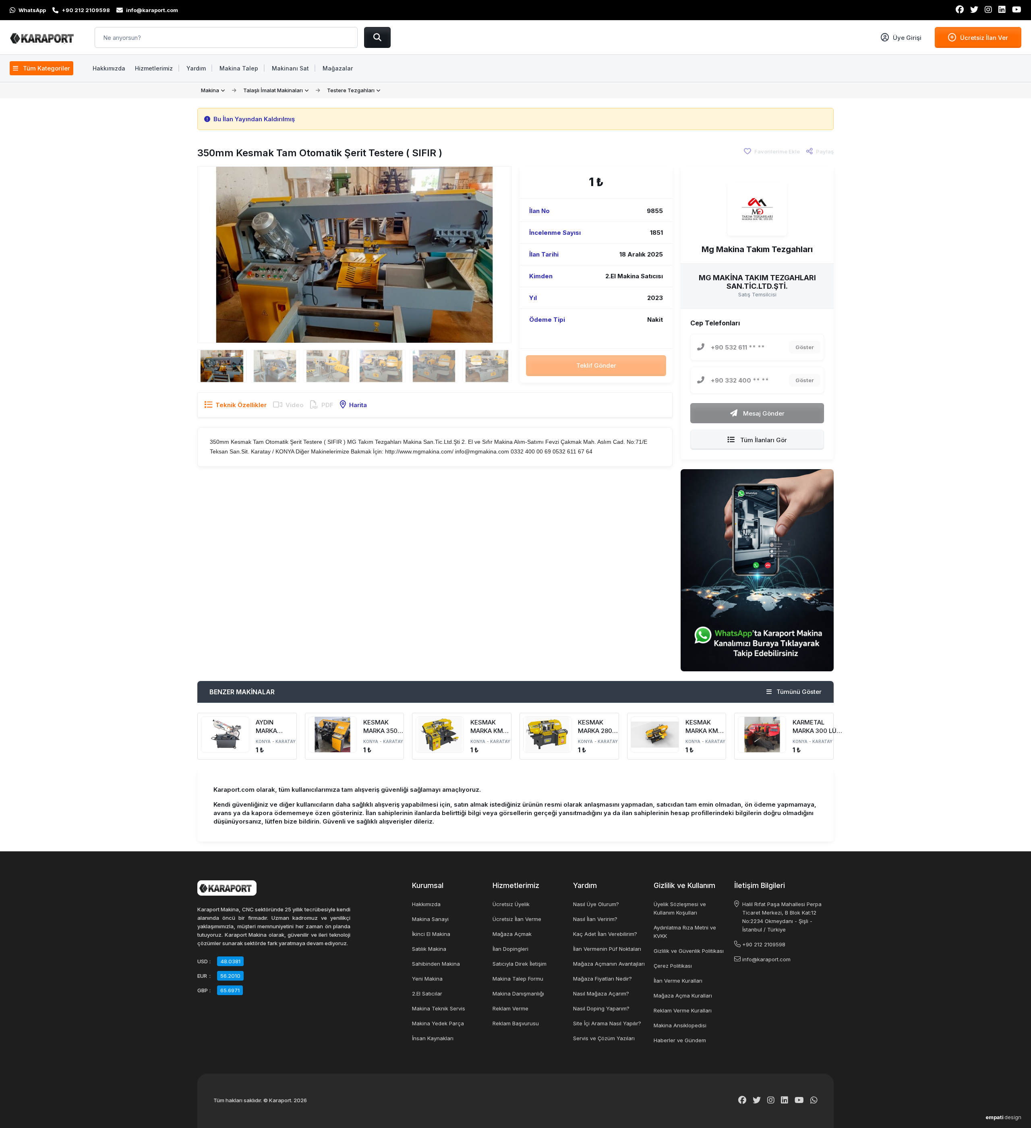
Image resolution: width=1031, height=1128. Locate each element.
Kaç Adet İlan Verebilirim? (605, 934)
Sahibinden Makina (436, 963)
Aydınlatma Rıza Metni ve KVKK (685, 931)
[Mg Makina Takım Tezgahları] (757, 209)
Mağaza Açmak (512, 934)
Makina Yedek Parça (438, 1023)
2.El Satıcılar (427, 993)
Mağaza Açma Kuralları (683, 995)
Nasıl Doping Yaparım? (601, 1008)
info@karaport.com (766, 959)
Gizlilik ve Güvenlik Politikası (689, 951)
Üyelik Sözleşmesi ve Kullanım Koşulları (680, 908)
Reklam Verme (510, 1008)
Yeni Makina (427, 978)
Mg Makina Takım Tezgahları (757, 249)
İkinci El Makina (431, 934)
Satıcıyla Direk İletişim (520, 963)
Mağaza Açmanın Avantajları (609, 963)
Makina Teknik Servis (438, 1008)
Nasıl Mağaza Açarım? (601, 993)
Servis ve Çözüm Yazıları (604, 1038)
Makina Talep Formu (518, 978)
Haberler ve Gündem (680, 1040)
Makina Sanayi (430, 919)
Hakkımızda (426, 904)
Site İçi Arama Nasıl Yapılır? (607, 1023)
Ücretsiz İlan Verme (517, 919)
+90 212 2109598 (763, 944)
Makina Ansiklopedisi (680, 1025)
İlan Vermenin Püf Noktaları (607, 949)
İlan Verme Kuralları (678, 980)
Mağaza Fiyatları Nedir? (602, 978)
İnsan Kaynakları (432, 1038)
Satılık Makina (429, 949)
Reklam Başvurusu (516, 1023)
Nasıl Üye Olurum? (596, 904)
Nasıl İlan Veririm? (595, 919)
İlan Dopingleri (510, 949)
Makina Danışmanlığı (518, 993)
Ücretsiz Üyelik (511, 904)
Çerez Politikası (673, 965)
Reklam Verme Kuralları (683, 1010)
